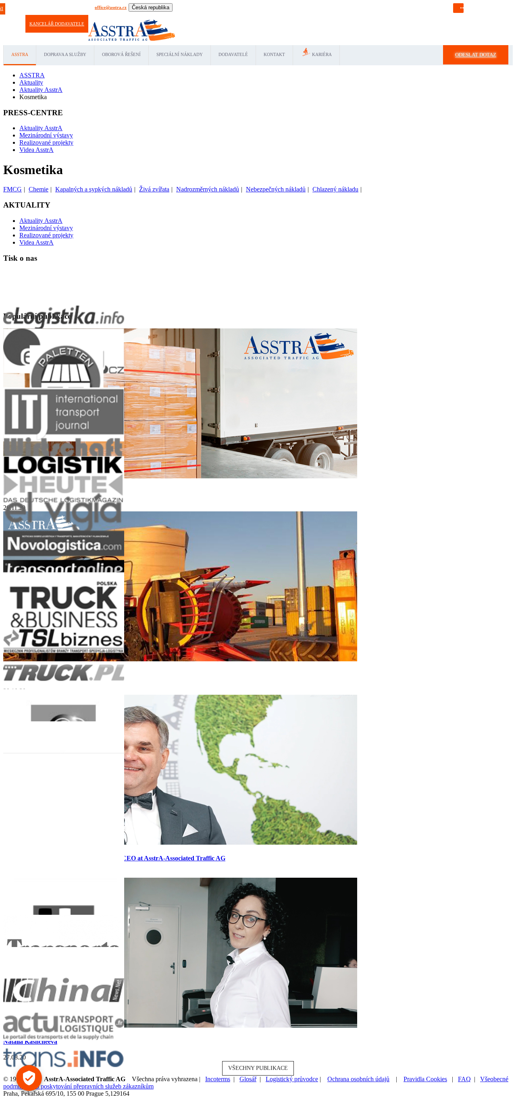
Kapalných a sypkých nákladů (93, 189)
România (277, 15)
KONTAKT (274, 54)
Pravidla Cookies (425, 1079)
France (219, 15)
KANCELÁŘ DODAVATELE (56, 23)
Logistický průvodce (292, 1079)
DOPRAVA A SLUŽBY (65, 54)
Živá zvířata (154, 189)
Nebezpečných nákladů (276, 189)
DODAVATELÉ (233, 54)
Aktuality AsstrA (40, 128)
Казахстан (325, 15)
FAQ (464, 1079)
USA (308, 15)
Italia (232, 15)
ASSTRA (19, 54)
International (159, 15)
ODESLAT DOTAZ (475, 55)
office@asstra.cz (111, 7)
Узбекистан (347, 15)
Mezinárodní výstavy (46, 135)
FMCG (12, 189)
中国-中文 (387, 15)
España (204, 15)
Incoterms (217, 1079)
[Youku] (487, 6)
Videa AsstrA (36, 149)
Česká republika (150, 7)
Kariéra (322, 54)
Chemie (38, 189)
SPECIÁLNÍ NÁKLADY (179, 54)
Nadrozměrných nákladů (207, 189)
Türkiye (294, 15)
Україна (367, 15)
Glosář (247, 1079)
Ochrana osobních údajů (358, 1079)
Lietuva (246, 15)
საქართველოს (415, 15)
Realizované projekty (46, 142)
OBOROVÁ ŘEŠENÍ (121, 54)
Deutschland (184, 15)
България (442, 15)
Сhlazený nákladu (335, 189)
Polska (261, 15)
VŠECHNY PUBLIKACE (258, 1068)
